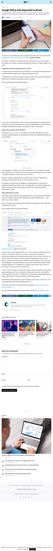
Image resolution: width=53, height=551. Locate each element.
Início (11, 485)
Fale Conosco (40, 485)
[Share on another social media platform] (50, 50)
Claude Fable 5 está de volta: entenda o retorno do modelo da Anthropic (22, 465)
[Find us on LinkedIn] (29, 497)
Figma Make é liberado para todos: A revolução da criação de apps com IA (26, 334)
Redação (8, 17)
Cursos (33, 485)
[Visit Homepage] (26, 2)
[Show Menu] (2, 2)
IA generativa (16, 133)
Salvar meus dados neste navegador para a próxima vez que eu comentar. (21, 386)
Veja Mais (26, 343)
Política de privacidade (26, 485)
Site (29, 380)
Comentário (5, 356)
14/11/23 (14, 17)
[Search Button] (50, 2)
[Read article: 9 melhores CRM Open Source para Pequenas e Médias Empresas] (26, 436)
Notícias (7, 6)
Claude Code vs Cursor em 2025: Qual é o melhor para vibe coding (20, 469)
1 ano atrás (22, 337)
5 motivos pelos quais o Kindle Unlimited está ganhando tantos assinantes (44, 334)
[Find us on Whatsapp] (32, 497)
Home (3, 6)
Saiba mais (25, 549)
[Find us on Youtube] (26, 497)
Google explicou (7, 249)
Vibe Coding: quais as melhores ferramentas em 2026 (18, 473)
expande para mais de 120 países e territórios (16, 57)
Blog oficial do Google (42, 290)
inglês (40, 279)
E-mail (4, 380)
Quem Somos (16, 485)
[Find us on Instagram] (23, 497)
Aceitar (32, 549)
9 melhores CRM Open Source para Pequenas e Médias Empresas (18, 455)
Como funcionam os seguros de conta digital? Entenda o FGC (19, 460)
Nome (4, 374)
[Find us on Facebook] (20, 497)
